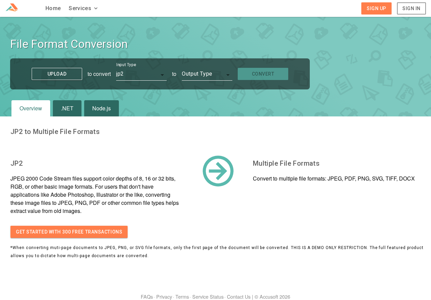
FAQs (147, 296)
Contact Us (239, 296)
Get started (69, 232)
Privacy (164, 296)
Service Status (208, 296)
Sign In (411, 8)
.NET (67, 108)
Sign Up (376, 8)
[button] (84, 8)
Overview (31, 108)
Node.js (101, 108)
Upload (56, 74)
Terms (182, 296)
